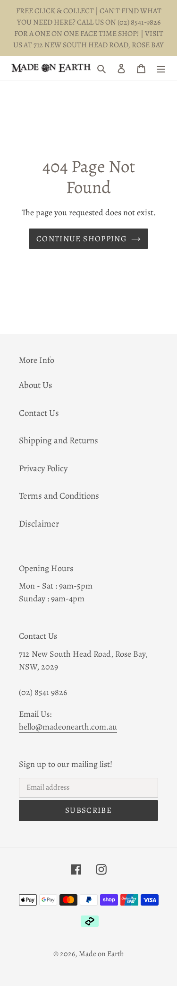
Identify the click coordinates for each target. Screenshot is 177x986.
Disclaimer (39, 524)
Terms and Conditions (59, 496)
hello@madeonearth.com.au (68, 726)
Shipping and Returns (58, 440)
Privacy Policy (43, 468)
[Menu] (161, 67)
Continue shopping (81, 238)
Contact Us (39, 413)
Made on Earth (101, 954)
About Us (35, 385)
